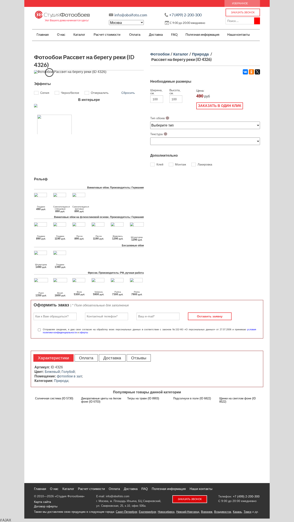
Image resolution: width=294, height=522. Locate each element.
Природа (200, 54)
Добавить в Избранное (49, 72)
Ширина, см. (156, 92)
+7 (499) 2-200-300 (185, 14)
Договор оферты (45, 506)
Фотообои (160, 54)
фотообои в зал (69, 376)
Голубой (68, 372)
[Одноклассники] (251, 71)
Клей (159, 164)
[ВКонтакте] (245, 71)
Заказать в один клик (219, 106)
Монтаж (180, 164)
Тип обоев (157, 118)
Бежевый (52, 372)
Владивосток (222, 511)
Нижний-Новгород (187, 511)
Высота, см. (175, 92)
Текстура (156, 134)
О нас (61, 34)
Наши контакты (238, 34)
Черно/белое (70, 92)
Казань (237, 511)
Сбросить (128, 92)
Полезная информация (202, 34)
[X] (257, 71)
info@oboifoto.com (131, 14)
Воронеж (206, 511)
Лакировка (205, 164)
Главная (43, 34)
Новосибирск (166, 511)
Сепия (44, 92)
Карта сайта (42, 501)
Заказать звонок (243, 12)
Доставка (156, 34)
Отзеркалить (99, 92)
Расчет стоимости (107, 34)
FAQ (174, 34)
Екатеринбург (147, 511)
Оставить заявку (210, 316)
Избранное (240, 3)
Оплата (134, 34)
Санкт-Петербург (126, 511)
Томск (247, 511)
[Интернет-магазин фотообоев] (62, 14)
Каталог (79, 34)
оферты (83, 332)
